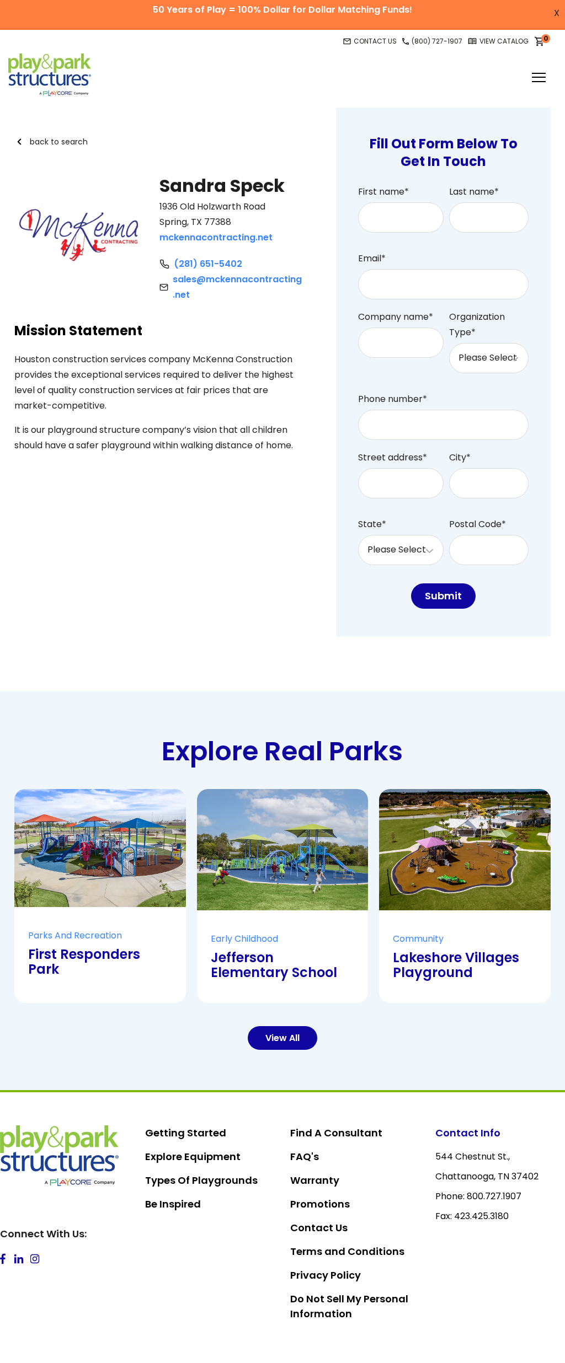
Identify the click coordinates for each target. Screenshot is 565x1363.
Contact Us (319, 1228)
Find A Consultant (336, 1133)
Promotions (320, 1204)
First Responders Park (84, 961)
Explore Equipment (193, 1156)
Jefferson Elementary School (274, 964)
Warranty (314, 1180)
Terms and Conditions (347, 1251)
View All (282, 1038)
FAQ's (304, 1156)
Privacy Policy (325, 1275)
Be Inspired (173, 1204)
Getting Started (185, 1133)
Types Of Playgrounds (201, 1180)
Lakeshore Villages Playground (456, 964)
